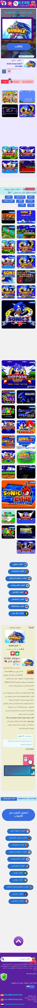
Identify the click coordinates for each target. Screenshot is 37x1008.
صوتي (9, 197)
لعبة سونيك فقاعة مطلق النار (14, 1004)
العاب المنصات (17, 571)
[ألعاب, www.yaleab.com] (23, 3)
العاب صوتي (18, 564)
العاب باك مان (18, 613)
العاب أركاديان (17, 592)
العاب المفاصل (17, 599)
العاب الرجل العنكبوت (18, 838)
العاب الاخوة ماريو (18, 831)
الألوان (20, 201)
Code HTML (32, 672)
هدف (31, 205)
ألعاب (5, 82)
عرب (32, 987)
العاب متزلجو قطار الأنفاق (18, 887)
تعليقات (15, 82)
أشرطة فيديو (27, 82)
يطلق (31, 197)
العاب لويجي (18, 873)
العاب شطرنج (18, 901)
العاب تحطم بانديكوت (18, 578)
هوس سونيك (8, 201)
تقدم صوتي (19, 197)
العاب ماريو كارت (18, 866)
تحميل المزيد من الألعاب (18, 815)
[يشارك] (4, 71)
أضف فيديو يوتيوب (9, 799)
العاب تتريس (17, 894)
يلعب (18, 46)
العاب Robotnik (18, 606)
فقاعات (30, 201)
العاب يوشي (18, 880)
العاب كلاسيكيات (18, 585)
